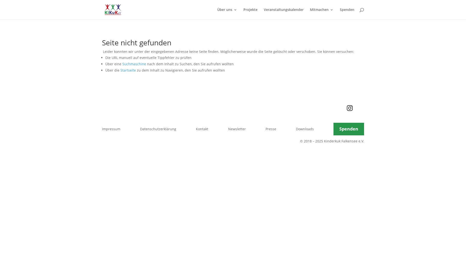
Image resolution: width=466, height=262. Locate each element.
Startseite (128, 70)
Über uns (224, 10)
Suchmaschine (134, 64)
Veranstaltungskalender (284, 10)
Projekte (250, 10)
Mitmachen (319, 10)
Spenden (347, 10)
